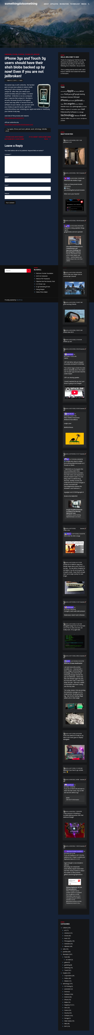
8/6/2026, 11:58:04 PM (76, 811)
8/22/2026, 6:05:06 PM (76, 272)
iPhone (14, 54)
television (77, 115)
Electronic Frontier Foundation (75, 851)
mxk (68, 226)
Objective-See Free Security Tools (45, 281)
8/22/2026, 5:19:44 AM (76, 339)
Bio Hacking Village (77, 696)
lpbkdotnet (70, 354)
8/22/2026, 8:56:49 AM (77, 226)
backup (77, 91)
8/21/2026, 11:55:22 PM (70, 356)
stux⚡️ (68, 533)
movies (63, 106)
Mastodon (73, 66)
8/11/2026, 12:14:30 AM (76, 768)
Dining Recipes (40, 289)
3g (8, 129)
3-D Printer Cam (40, 284)
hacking (82, 94)
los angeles (69, 103)
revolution (67, 943)
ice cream (68, 959)
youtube (63, 120)
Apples (11, 129)
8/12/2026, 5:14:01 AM (76, 624)
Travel (66, 970)
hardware (8, 54)
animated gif (64, 91)
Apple (70, 90)
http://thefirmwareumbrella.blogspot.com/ (19, 124)
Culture (65, 927)
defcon (81, 91)
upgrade (63, 118)
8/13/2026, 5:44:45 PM (79, 533)
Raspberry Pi (68, 1005)
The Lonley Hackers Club (71, 690)
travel (83, 115)
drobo (62, 94)
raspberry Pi (68, 109)
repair (79, 109)
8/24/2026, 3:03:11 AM (76, 140)
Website (7, 193)
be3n (21, 80)
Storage (66, 1018)
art (74, 91)
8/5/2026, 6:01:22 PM (69, 853)
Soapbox (21, 54)
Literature (67, 933)
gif (74, 94)
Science (66, 1010)
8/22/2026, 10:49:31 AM (76, 302)
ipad (77, 97)
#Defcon (67, 663)
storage (81, 112)
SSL (78, 112)
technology (29, 54)
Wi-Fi (65, 1026)
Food (66, 94)
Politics (63, 109)
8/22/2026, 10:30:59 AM (78, 178)
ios (74, 97)
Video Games (72, 118)
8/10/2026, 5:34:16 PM (78, 661)
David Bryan (70, 785)
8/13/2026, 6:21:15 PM (76, 562)
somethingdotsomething (21, 3)
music (67, 106)
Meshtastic (72, 676)
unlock (7, 131)
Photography (68, 941)
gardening (67, 965)
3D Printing (67, 986)
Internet (66, 997)
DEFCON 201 (70, 413)
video (67, 118)
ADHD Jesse (70, 607)
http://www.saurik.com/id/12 (14, 118)
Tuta (68, 178)
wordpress (84, 118)
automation (67, 989)
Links (64, 949)
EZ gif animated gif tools (43, 286)
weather (78, 118)
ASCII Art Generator (42, 276)
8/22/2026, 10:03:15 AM (76, 330)
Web (65, 1023)
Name (7, 177)
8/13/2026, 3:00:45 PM (70, 609)
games (70, 94)
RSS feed (80, 64)
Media (76, 104)
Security (66, 1013)
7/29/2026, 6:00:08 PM (77, 459)
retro (65, 1007)
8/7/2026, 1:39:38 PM (69, 787)
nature (71, 106)
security (67, 112)
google (77, 94)
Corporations (68, 975)
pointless (84, 106)
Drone (66, 991)
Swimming (67, 967)
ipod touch (22, 129)
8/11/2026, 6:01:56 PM (76, 733)
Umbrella (44, 129)
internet (70, 97)
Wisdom (36, 54)
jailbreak (27, 129)
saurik (32, 129)
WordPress (19, 300)
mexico (80, 104)
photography (77, 106)
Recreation (66, 954)
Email (7, 185)
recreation (74, 109)
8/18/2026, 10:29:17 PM (70, 416)
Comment (8, 154)
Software (73, 112)
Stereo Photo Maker (42, 292)
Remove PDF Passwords (43, 278)
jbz (67, 459)
